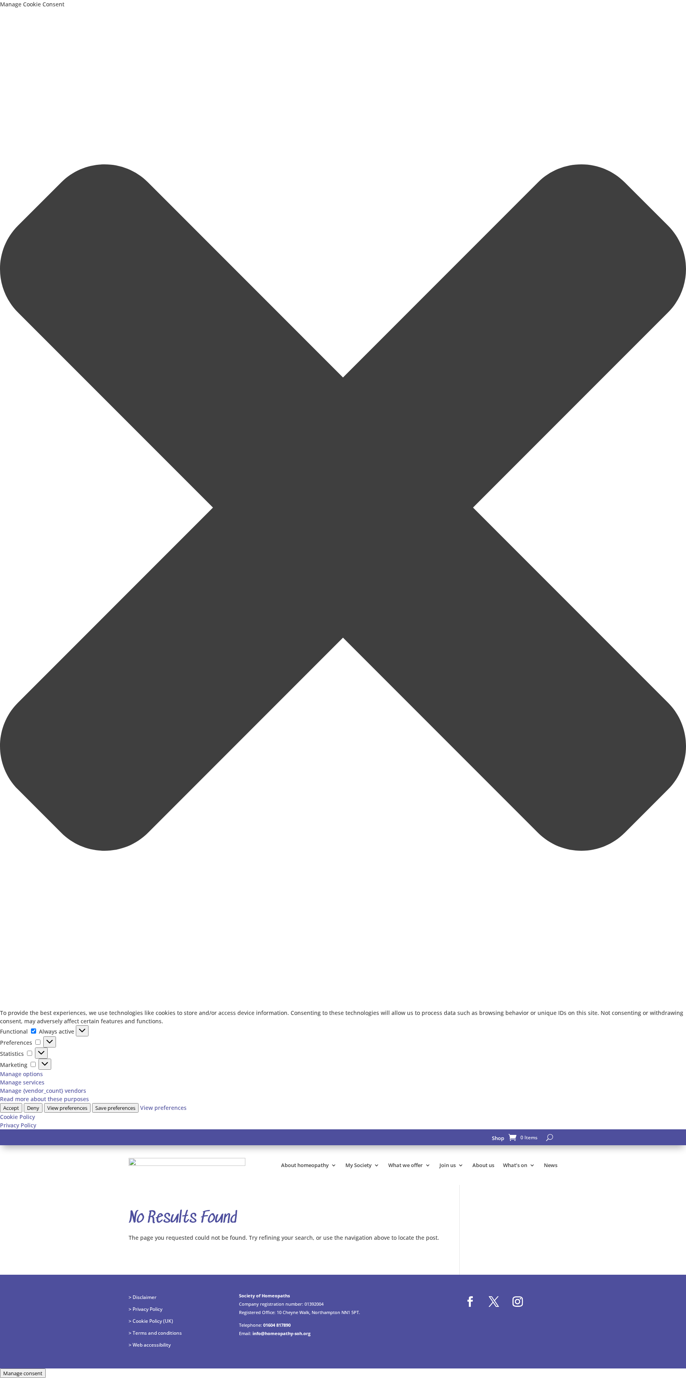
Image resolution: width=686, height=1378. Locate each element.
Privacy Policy (18, 1125)
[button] (343, 508)
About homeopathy (305, 1165)
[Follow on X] (494, 1301)
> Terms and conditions (155, 1333)
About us (483, 1165)
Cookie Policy (17, 1117)
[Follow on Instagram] (517, 1301)
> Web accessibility (150, 1344)
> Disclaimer (142, 1297)
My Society (358, 1165)
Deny (33, 1107)
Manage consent (22, 1373)
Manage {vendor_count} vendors (43, 1090)
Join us (447, 1165)
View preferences (67, 1107)
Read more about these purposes (44, 1099)
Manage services (22, 1082)
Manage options (21, 1074)
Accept (11, 1107)
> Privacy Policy (145, 1309)
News (550, 1165)
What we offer (405, 1165)
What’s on (515, 1165)
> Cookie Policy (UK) (151, 1321)
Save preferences (115, 1107)
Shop (498, 1138)
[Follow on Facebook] (470, 1301)
